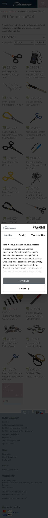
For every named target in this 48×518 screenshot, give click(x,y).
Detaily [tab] (22, 235)
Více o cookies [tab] (38, 235)
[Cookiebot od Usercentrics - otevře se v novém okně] (34, 227)
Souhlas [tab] (8, 235)
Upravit (22, 288)
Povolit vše (24, 281)
